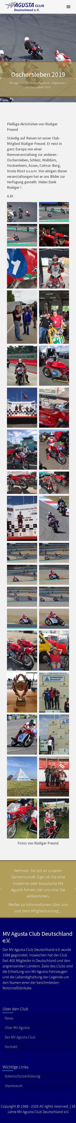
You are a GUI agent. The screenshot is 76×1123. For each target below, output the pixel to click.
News (9, 1018)
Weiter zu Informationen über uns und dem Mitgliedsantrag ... (38, 908)
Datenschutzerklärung (22, 1076)
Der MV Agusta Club (20, 1037)
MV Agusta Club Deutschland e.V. (30, 83)
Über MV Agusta (17, 1027)
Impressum (13, 1085)
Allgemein (58, 83)
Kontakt (11, 1046)
